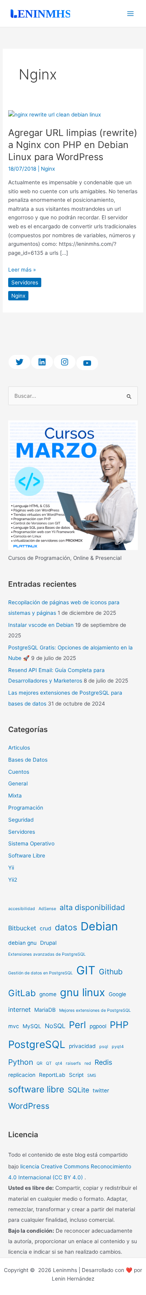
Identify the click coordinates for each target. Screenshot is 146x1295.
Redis (103, 1062)
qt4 (58, 1063)
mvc (13, 1026)
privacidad (82, 1046)
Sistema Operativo (31, 843)
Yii (11, 868)
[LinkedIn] (42, 362)
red (87, 1063)
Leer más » (22, 269)
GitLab (22, 993)
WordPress (28, 1106)
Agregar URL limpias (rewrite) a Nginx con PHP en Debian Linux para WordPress (72, 144)
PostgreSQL (36, 1044)
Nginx (48, 169)
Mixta (15, 795)
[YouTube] (87, 363)
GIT (85, 970)
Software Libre (26, 855)
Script (76, 1075)
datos (66, 927)
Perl (77, 1024)
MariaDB (45, 1010)
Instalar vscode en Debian (41, 625)
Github (111, 971)
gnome (47, 994)
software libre (36, 1089)
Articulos (19, 748)
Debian (99, 926)
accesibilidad (21, 908)
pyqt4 (118, 1046)
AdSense (47, 908)
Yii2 (12, 880)
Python (20, 1062)
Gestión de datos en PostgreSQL (40, 973)
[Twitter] (19, 362)
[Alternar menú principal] (131, 13)
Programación (25, 808)
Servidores (24, 282)
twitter (101, 1090)
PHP (119, 1024)
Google (117, 994)
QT (49, 1063)
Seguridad (20, 820)
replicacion (21, 1075)
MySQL (32, 1026)
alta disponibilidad (92, 907)
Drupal (48, 943)
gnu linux (82, 992)
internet (19, 1009)
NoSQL (55, 1026)
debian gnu (22, 943)
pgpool (98, 1026)
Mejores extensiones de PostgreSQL (95, 1010)
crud (45, 928)
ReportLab (52, 1075)
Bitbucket (22, 928)
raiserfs (73, 1063)
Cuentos (18, 772)
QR (39, 1063)
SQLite (78, 1090)
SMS (91, 1075)
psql (103, 1046)
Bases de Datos (27, 760)
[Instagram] (65, 362)
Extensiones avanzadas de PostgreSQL (47, 954)
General (18, 783)
